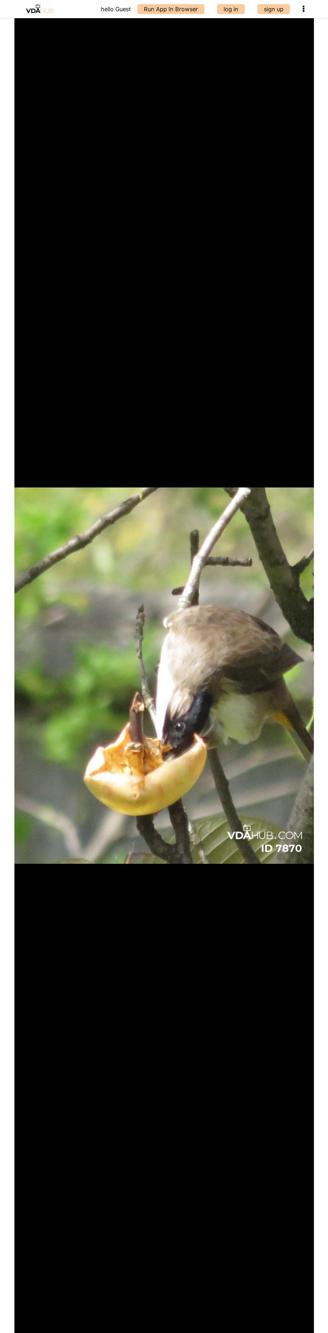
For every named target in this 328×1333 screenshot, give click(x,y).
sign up (273, 9)
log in (231, 9)
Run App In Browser (171, 9)
